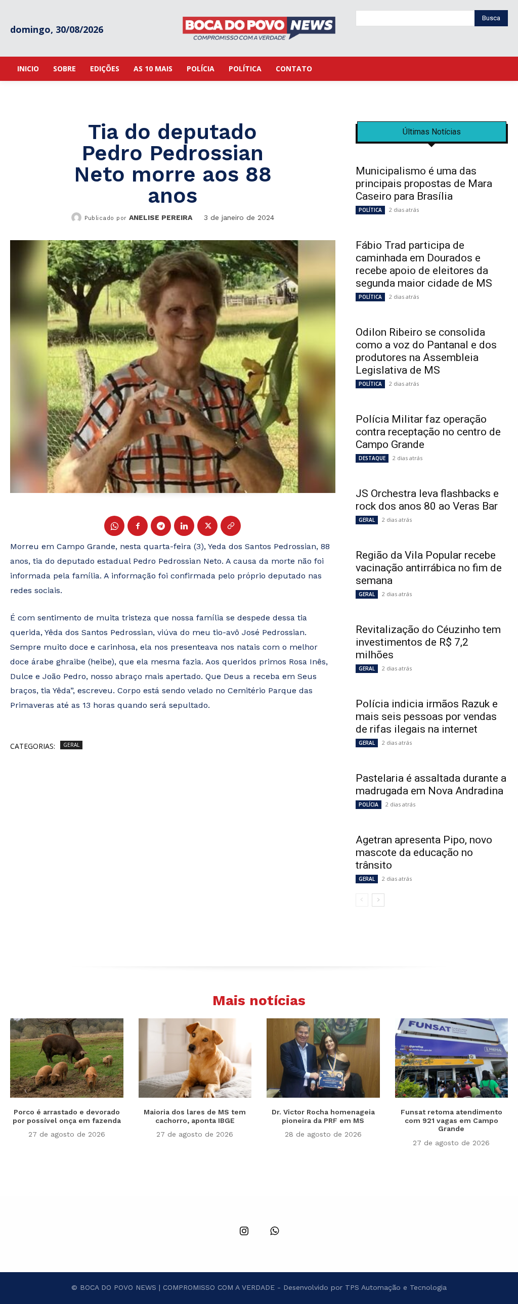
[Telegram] (161, 526)
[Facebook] (137, 526)
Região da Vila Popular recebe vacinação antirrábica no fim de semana (429, 568)
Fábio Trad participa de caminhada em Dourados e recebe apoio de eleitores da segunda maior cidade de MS (424, 264)
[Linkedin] (184, 526)
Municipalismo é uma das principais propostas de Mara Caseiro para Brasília (424, 183)
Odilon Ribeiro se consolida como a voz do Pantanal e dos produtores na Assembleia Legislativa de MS (426, 351)
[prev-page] (362, 900)
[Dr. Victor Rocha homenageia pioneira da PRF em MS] (323, 1057)
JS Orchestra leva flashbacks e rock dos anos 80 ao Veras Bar (427, 499)
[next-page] (378, 900)
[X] (207, 526)
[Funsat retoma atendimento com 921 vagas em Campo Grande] (451, 1057)
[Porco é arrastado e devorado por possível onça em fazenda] (66, 1057)
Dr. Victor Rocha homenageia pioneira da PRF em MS (323, 1116)
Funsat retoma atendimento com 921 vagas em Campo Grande (451, 1120)
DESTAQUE (372, 458)
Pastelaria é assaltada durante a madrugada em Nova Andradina (431, 784)
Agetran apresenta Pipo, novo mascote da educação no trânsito (424, 852)
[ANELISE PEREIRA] (77, 217)
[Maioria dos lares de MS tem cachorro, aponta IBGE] (195, 1057)
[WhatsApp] (114, 526)
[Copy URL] (231, 526)
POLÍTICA (370, 209)
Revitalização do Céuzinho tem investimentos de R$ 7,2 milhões (428, 642)
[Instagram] (243, 1231)
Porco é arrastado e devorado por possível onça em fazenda (67, 1116)
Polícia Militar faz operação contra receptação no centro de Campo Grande (428, 432)
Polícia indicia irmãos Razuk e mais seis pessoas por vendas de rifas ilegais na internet (427, 716)
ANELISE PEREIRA (160, 217)
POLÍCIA (368, 804)
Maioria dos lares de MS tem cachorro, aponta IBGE (195, 1116)
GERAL (71, 744)
